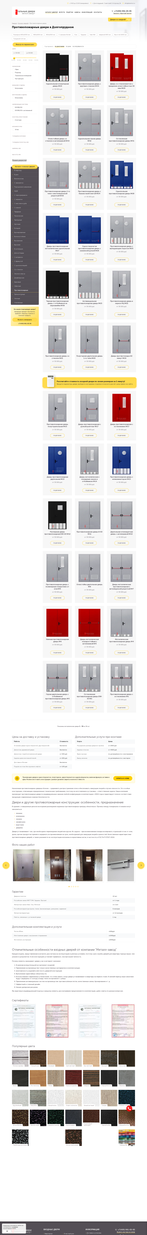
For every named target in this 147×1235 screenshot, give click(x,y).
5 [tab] (77, 886)
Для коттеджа (19, 253)
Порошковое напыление (22, 187)
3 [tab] (73, 886)
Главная (14, 23)
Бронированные (19, 232)
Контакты (98, 12)
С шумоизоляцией (20, 265)
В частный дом (69, 1234)
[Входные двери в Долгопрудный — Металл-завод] (29, 12)
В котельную (18, 249)
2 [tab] (71, 886)
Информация (87, 12)
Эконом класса (19, 274)
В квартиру (18, 170)
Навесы (77, 12)
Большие (17, 228)
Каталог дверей (51, 12)
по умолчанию (59, 46)
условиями (15, 1227)
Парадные (17, 212)
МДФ (16, 191)
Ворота (62, 12)
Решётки (69, 12)
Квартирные (48, 1234)
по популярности (78, 46)
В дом (16, 175)
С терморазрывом (20, 195)
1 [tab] (69, 886)
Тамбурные (18, 220)
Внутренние (18, 241)
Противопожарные (21, 290)
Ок (7, 1231)
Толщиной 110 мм (19, 39)
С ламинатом (18, 183)
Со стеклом (18, 269)
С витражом (18, 257)
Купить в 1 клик (122, 778)
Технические (18, 216)
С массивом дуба (20, 203)
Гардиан (83, 35)
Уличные (17, 298)
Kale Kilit (92, 35)
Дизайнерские (19, 278)
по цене (68, 46)
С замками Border (65, 35)
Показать (19, 160)
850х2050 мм (50, 35)
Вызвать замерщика (25, 320)
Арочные (17, 224)
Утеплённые (18, 303)
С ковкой (17, 208)
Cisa (75, 35)
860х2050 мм (37, 35)
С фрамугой (18, 261)
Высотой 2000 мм (120, 35)
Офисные (17, 286)
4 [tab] (75, 886)
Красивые (17, 282)
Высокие (17, 245)
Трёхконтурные (19, 294)
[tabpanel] (26, 865)
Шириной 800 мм (105, 35)
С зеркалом (18, 199)
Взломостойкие (20, 236)
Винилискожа (19, 179)
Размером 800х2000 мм (21, 35)
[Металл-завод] (26, 1230)
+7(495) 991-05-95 (123, 11)
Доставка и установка (94, 1233)
